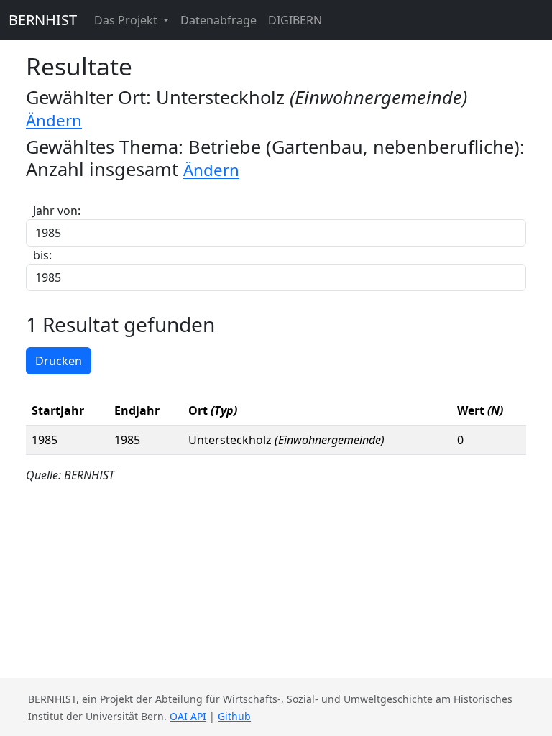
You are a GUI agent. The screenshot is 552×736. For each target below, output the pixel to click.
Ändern (54, 120)
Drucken (58, 361)
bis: (42, 255)
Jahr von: (56, 210)
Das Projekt (127, 20)
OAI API (188, 716)
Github (234, 716)
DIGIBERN (295, 20)
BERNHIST (43, 19)
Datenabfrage (218, 20)
